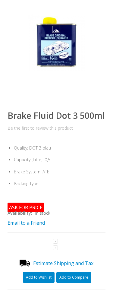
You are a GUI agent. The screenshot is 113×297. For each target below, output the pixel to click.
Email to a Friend (26, 223)
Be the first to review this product (40, 128)
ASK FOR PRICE (25, 207)
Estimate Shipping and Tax (63, 263)
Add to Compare (73, 277)
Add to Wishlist (39, 277)
